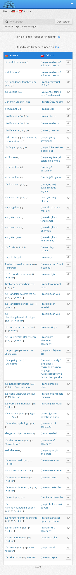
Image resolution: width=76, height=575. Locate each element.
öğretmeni (46, 343)
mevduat (55, 82)
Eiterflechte (11, 363)
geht (10, 257)
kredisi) (53, 383)
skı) (44, 116)
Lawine (13, 547)
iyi (51, 257)
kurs (52, 527)
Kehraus (14, 413)
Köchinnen (15, 537)
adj (19, 109)
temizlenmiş (47, 240)
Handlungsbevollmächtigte (20, 317)
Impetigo (13, 360)
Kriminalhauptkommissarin (20, 507)
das (7, 116)
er (21, 433)
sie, (25, 350)
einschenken (12, 167)
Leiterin (13, 557)
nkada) (46, 497)
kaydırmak (46, 141)
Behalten (10, 101)
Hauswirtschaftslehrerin (22, 337)
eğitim (44, 521)
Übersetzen (63, 21)
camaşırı (47, 267)
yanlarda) (48, 264)
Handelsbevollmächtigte (22, 293)
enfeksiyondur (54, 377)
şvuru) (46, 547)
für (7, 267)
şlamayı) (47, 157)
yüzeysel (46, 373)
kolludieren (11, 450)
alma (43, 387)
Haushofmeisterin (19, 327)
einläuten (10, 157)
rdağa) (46, 167)
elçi (51, 150)
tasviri (57, 95)
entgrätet (10, 237)
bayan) (44, 507)
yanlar (46, 393)
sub (21, 62)
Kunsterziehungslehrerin (23, 517)
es (6, 257)
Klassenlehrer (12, 444)
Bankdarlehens (22, 387)
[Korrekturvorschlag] (68, 62)
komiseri (57, 504)
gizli (57, 450)
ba (44, 284)
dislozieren (11, 137)
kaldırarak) (55, 62)
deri (43, 377)
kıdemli (45, 150)
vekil (58, 293)
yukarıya (45, 65)
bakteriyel (57, 373)
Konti (11, 497)
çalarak (45, 160)
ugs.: (32, 413)
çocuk (53, 423)
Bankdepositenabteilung (22, 82)
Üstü (52, 101)
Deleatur (14, 116)
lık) (44, 108)
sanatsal (55, 517)
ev (51, 337)
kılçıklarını (53, 217)
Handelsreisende (18, 303)
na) (44, 433)
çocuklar (45, 367)
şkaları (46, 350)
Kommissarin (16, 460)
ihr (15, 257)
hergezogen (12, 350)
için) (54, 393)
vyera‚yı (47, 91)
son (50, 417)
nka (45, 383)
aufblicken (11, 72)
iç (41, 267)
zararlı (44, 187)
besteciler (55, 487)
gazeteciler (56, 403)
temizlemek (47, 220)
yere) (52, 137)
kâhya (53, 327)
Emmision (14, 184)
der (6, 62)
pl (24, 247)
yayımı (44, 191)
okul (43, 363)
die (6, 82)
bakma (55, 65)
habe (10, 141)
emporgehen (12, 207)
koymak (56, 177)
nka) (45, 82)
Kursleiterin (15, 527)
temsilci (45, 307)
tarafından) (54, 284)
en (61, 147)
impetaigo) (55, 360)
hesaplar (58, 497)
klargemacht (12, 433)
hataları (45, 250)
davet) (44, 417)
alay (58, 350)
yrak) (45, 207)
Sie (17, 101)
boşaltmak (46, 170)
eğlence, (52, 413)
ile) (54, 350)
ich (23, 137)
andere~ (14, 353)
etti (42, 353)
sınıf (52, 440)
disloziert (18, 141)
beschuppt (11, 108)
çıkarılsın (54, 130)
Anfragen (9, 550)
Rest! (27, 101)
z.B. (29, 547)
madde (52, 187)
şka (45, 137)
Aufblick (13, 62)
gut (19, 257)
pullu (51, 108)
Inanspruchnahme (19, 383)
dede (43, 287)
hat (31, 350)
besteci (54, 477)
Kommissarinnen (14, 470)
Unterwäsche (20, 264)
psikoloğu (46, 426)
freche (8, 264)
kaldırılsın (54, 123)
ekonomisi (46, 340)
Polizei (9, 463)
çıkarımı (45, 201)
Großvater (11, 284)
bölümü (45, 85)
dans (56, 417)
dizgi (51, 247)
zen (45, 360)
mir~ (31, 433)
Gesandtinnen (17, 274)
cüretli (59, 264)
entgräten (10, 217)
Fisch (19, 217)
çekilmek (45, 210)
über (7, 353)
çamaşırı (45, 397)
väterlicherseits (25, 284)
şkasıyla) (47, 450)
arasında (56, 367)
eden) (44, 95)
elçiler (53, 274)
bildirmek (54, 160)
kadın (51, 95)
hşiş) (45, 101)
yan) (45, 257)
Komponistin (16, 477)
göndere (55, 207)
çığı (54, 547)
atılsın (52, 116)
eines (11, 387)
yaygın (47, 370)
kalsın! (59, 101)
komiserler (56, 470)
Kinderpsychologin (19, 423)
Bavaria (13, 91)
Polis (49, 504)
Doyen (12, 147)
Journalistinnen (17, 403)
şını (44, 62)
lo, (44, 413)
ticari (52, 293)
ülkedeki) (54, 147)
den (22, 101)
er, (21, 350)
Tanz (14, 417)
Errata (12, 247)
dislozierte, (31, 137)
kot (59, 393)
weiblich (10, 277)
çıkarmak (46, 230)
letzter (8, 417)
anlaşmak (46, 453)
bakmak (55, 75)
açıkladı (53, 433)
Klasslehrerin (16, 440)
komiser (54, 460)
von (33, 547)
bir (53, 370)
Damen (12, 267)
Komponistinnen (18, 487)
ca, (44, 184)
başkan (54, 557)
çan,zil (57, 157)
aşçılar (53, 537)
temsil (57, 91)
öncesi (49, 363)
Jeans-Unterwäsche (20, 393)
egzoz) (52, 184)
